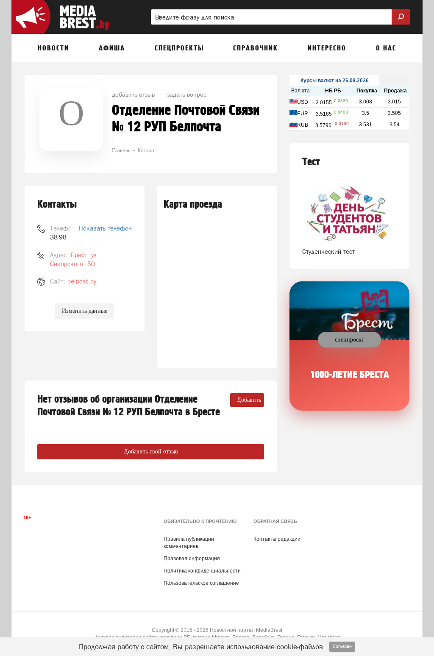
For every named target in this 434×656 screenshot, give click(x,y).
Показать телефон (105, 228)
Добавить (249, 400)
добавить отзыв (133, 94)
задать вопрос (186, 94)
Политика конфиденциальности (202, 571)
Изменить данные (84, 311)
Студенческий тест (328, 251)
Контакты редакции (276, 539)
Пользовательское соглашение (201, 583)
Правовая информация (192, 558)
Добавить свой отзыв (151, 451)
